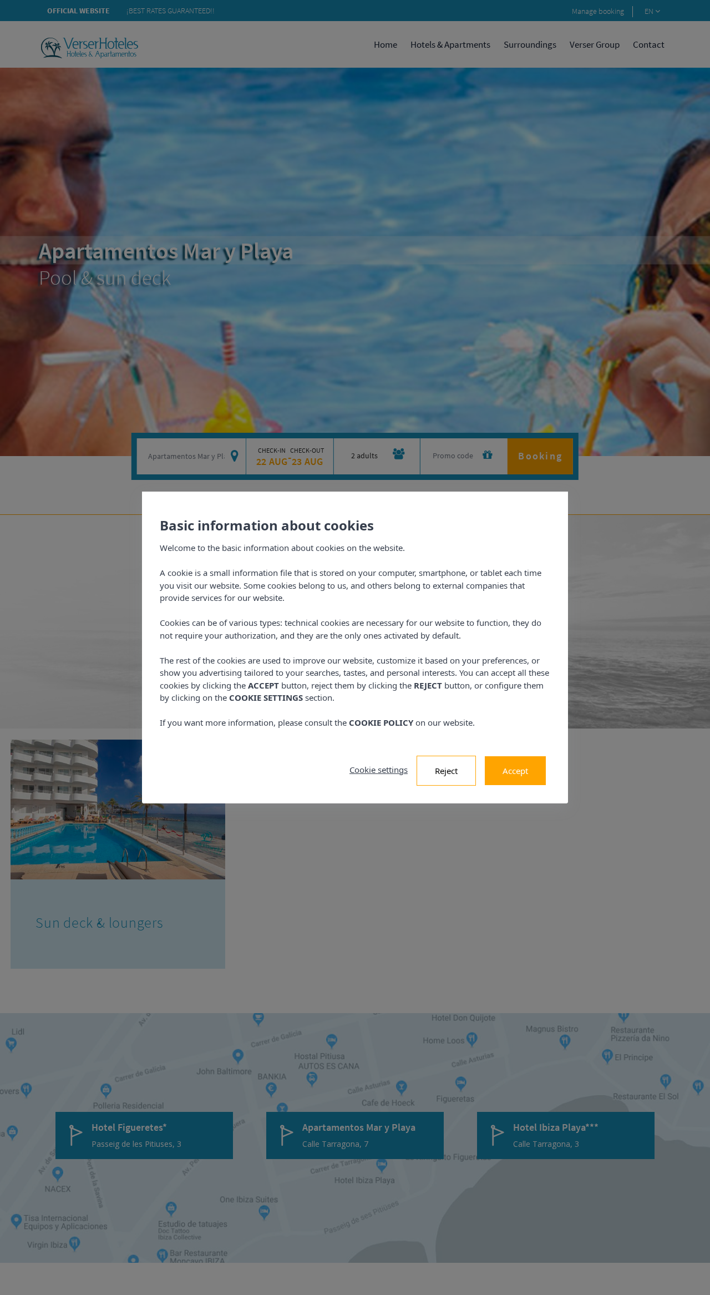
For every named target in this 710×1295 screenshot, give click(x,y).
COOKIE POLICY (381, 722)
